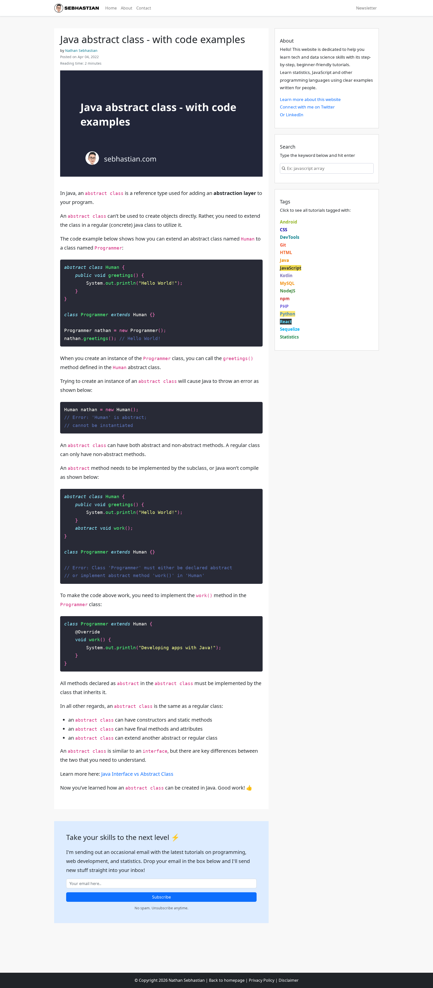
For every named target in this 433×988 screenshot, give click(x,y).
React (286, 321)
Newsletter (366, 8)
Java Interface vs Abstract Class (137, 774)
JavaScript (290, 268)
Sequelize (290, 329)
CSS (283, 230)
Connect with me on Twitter (307, 107)
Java (284, 260)
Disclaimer (289, 980)
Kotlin (286, 275)
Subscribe (161, 897)
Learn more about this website (310, 99)
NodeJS (287, 291)
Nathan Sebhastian (81, 50)
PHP (284, 306)
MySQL (287, 283)
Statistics (289, 337)
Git (283, 245)
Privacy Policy (261, 980)
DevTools (289, 237)
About (126, 8)
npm (285, 298)
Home (111, 8)
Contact (143, 8)
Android (288, 222)
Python (287, 314)
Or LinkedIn (291, 115)
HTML (286, 252)
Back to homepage (227, 980)
